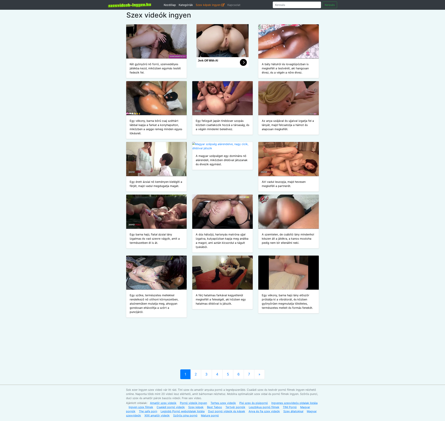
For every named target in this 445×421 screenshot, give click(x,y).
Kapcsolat (233, 5)
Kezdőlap (170, 5)
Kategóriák (186, 5)
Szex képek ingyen (208, 5)
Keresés (330, 5)
